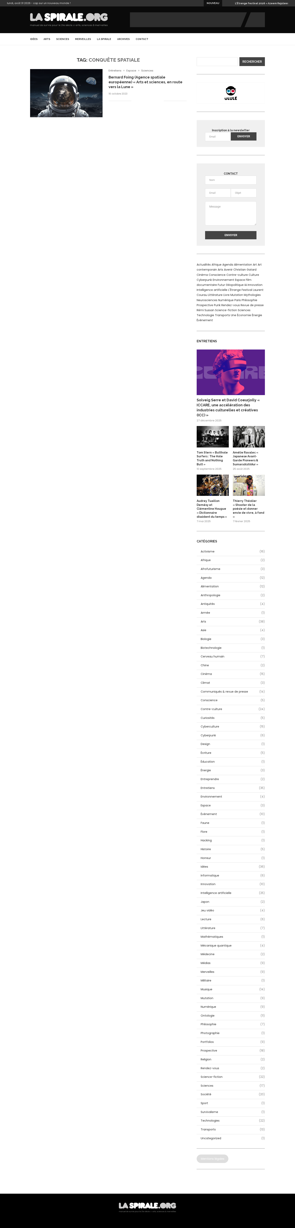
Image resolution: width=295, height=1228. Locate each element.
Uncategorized (233, 1138)
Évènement (205, 320)
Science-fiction (226, 310)
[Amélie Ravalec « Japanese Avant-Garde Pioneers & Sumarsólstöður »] (249, 436)
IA (245, 285)
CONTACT (142, 39)
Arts (47, 39)
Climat (233, 683)
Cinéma (202, 275)
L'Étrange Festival (240, 290)
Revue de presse (252, 305)
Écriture (233, 753)
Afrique (217, 265)
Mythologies (252, 295)
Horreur (233, 858)
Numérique (226, 300)
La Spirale (104, 39)
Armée (233, 613)
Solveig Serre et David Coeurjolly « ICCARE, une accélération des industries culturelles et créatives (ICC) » (228, 407)
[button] (226, 3)
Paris (237, 300)
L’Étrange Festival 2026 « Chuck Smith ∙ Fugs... (264, 3)
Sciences (62, 39)
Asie (233, 630)
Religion (233, 1059)
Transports (222, 315)
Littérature (215, 295)
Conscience (217, 275)
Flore (233, 832)
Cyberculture (233, 727)
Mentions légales (212, 1159)
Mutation (236, 295)
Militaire (233, 980)
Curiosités (233, 718)
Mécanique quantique (233, 946)
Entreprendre (233, 779)
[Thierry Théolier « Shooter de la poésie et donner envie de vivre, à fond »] (249, 485)
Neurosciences (207, 300)
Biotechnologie (233, 648)
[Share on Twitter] (144, 101)
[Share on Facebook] (139, 101)
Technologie (205, 315)
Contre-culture (237, 275)
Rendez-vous (230, 305)
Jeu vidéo (233, 910)
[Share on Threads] (152, 101)
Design (233, 744)
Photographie (233, 1033)
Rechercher (252, 61)
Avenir (228, 270)
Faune (233, 823)
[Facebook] (253, 39)
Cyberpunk (204, 280)
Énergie (257, 315)
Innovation (255, 285)
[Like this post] (134, 101)
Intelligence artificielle (212, 290)
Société (233, 1094)
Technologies (233, 1121)
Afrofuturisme (233, 569)
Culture (254, 275)
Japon (233, 902)
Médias (233, 963)
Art (255, 265)
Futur (221, 285)
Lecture (233, 919)
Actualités (204, 265)
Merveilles (83, 39)
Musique (233, 989)
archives (123, 39)
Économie (244, 315)
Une (233, 315)
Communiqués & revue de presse (233, 692)
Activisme (233, 551)
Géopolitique (235, 285)
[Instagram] (257, 39)
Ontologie (233, 1016)
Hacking (233, 840)
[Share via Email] (161, 101)
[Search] (263, 39)
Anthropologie (233, 595)
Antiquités (233, 604)
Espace (240, 280)
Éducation (233, 762)
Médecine (233, 954)
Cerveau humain (233, 656)
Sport (233, 1103)
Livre (226, 295)
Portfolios (233, 1042)
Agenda (227, 265)
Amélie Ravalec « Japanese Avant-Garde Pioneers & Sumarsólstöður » (245, 458)
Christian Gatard (244, 270)
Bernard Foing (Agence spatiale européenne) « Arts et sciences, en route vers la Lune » (145, 82)
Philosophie (249, 300)
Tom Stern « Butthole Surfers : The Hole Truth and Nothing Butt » (212, 458)
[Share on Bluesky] (156, 101)
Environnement (223, 280)
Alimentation (243, 265)
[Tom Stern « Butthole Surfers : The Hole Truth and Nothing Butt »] (213, 436)
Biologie (233, 639)
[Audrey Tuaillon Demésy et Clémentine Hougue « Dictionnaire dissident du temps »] (213, 485)
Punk (217, 305)
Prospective (205, 305)
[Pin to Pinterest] (148, 101)
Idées (34, 39)
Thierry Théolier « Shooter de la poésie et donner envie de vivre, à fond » (248, 508)
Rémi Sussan (205, 310)
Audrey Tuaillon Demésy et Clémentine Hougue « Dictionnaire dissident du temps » (212, 508)
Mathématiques (233, 937)
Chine (233, 665)
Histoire (233, 849)
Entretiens (233, 788)
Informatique (233, 875)
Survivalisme (233, 1112)
